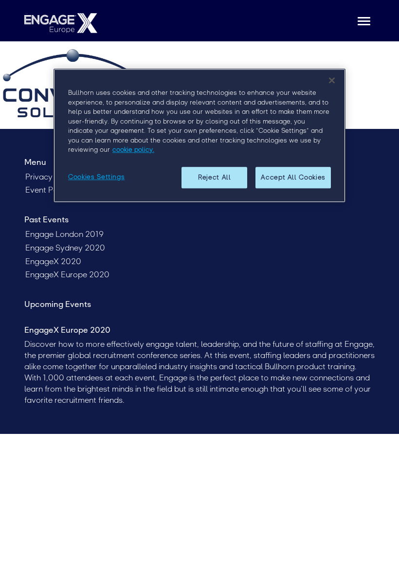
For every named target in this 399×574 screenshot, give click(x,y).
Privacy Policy (50, 176)
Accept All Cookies (293, 177)
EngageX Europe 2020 (67, 274)
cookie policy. (133, 149)
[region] (199, 135)
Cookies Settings (96, 176)
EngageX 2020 (53, 261)
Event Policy (47, 190)
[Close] (332, 80)
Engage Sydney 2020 (65, 247)
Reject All (214, 177)
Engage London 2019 (64, 234)
